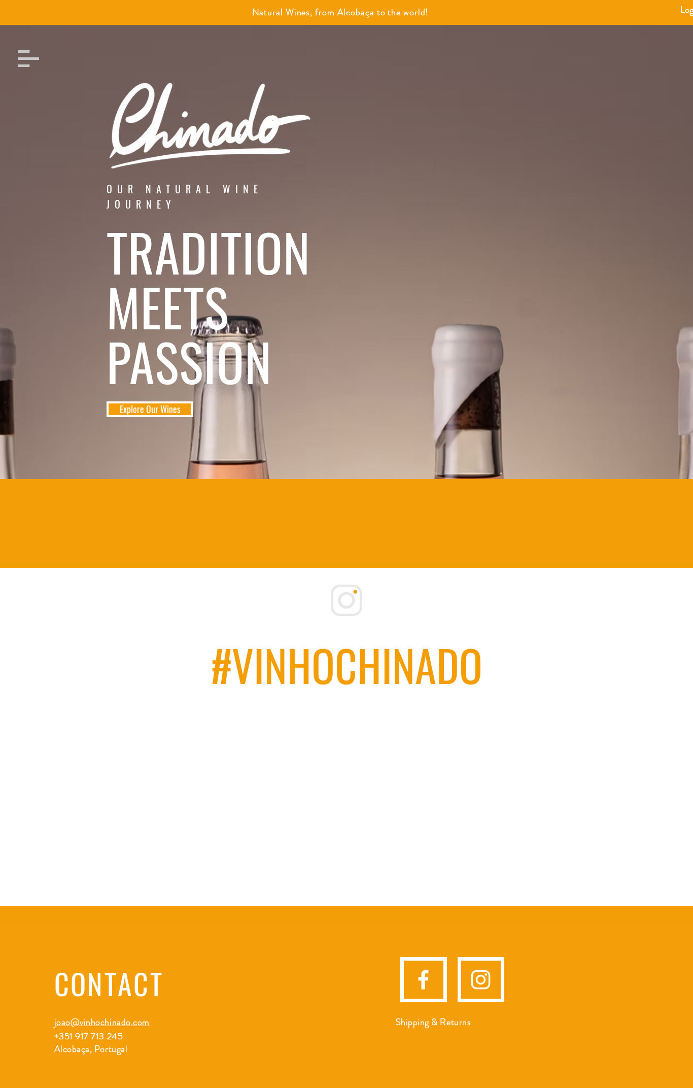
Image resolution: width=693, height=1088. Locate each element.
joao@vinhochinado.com (102, 1022)
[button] (28, 58)
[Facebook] (423, 980)
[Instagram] (481, 980)
